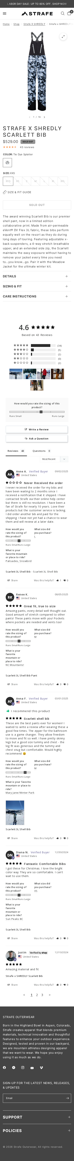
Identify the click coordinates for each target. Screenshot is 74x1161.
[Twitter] (16, 1067)
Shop (16, 24)
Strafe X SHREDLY (34, 24)
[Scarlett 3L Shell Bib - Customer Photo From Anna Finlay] (15, 374)
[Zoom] (63, 36)
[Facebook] (7, 1067)
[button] (59, 580)
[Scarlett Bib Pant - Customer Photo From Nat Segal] (57, 374)
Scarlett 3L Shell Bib (18, 571)
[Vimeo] (44, 1068)
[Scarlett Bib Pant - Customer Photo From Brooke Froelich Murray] (29, 374)
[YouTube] (35, 1068)
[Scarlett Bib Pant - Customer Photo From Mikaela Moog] (36, 385)
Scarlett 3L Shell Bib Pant (21, 675)
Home (6, 24)
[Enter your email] (67, 1098)
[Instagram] (25, 1067)
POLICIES (12, 1130)
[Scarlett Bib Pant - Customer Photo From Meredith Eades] (43, 374)
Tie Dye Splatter (7, 162)
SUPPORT (12, 1117)
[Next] (44, 117)
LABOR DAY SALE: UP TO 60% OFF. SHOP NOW (37, 3)
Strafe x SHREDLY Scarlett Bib (24, 976)
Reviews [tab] (13, 451)
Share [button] (14, 580)
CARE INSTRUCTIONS (19, 296)
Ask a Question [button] (39, 438)
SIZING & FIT (12, 286)
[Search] (63, 13)
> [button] (50, 995)
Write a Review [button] (39, 429)
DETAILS (9, 276)
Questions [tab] (39, 451)
